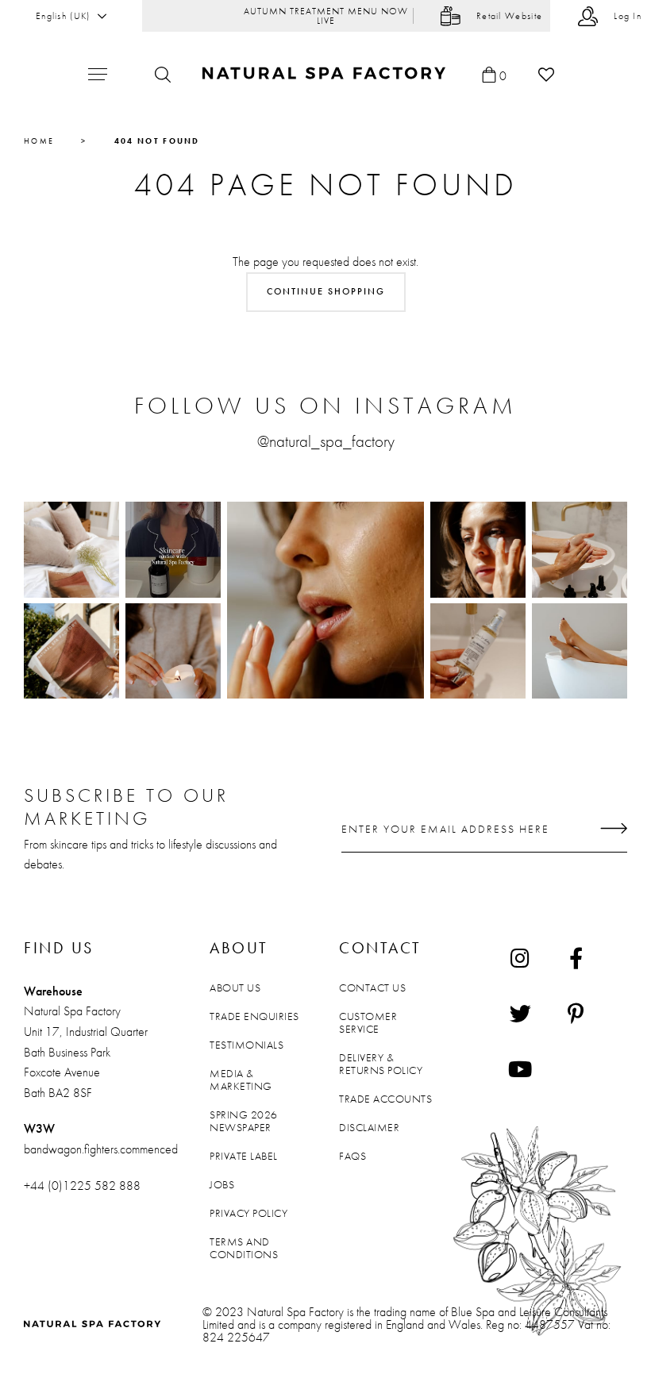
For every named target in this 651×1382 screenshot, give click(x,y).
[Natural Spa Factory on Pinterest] (575, 1014)
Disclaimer (369, 1127)
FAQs (352, 1156)
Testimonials (246, 1044)
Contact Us (372, 987)
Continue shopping (326, 291)
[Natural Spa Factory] (325, 74)
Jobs (222, 1184)
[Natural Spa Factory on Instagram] (520, 958)
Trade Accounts (385, 1098)
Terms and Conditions (244, 1247)
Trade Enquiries (254, 1016)
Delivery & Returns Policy (380, 1063)
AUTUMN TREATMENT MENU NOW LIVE (326, 16)
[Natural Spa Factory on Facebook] (575, 958)
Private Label (244, 1156)
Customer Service (368, 1022)
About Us (235, 987)
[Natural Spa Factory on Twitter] (520, 1014)
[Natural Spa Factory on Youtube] (520, 1069)
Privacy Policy (248, 1213)
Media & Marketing (241, 1079)
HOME (39, 141)
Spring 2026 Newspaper (244, 1120)
